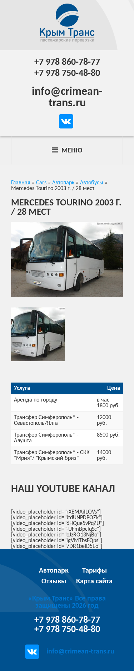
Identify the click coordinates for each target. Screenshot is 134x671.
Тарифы (94, 570)
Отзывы (53, 581)
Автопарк (54, 570)
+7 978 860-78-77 (67, 62)
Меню (71, 150)
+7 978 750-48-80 (67, 73)
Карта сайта (94, 581)
